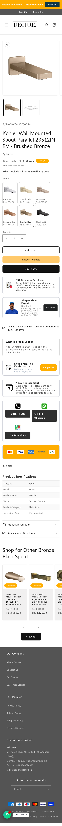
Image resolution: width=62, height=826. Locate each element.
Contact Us (12, 669)
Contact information (49, 816)
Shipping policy (31, 816)
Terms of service (14, 816)
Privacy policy (48, 811)
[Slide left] (23, 627)
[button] (6, 25)
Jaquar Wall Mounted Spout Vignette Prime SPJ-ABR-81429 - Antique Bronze (40, 599)
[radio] (10, 193)
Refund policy (33, 811)
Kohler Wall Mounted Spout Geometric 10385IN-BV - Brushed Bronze (13, 599)
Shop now (48, 367)
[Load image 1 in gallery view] (12, 107)
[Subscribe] (47, 789)
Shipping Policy (15, 720)
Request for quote (31, 259)
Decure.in (19, 811)
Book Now (50, 307)
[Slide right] (38, 627)
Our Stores (12, 677)
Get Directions (18, 435)
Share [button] (9, 465)
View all (31, 636)
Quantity (6, 232)
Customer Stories (16, 684)
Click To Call (18, 413)
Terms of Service (15, 727)
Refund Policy (14, 713)
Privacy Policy (14, 705)
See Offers (52, 4)
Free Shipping (18, 165)
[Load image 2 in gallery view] (31, 107)
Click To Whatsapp (39, 415)
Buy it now (31, 268)
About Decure (14, 662)
